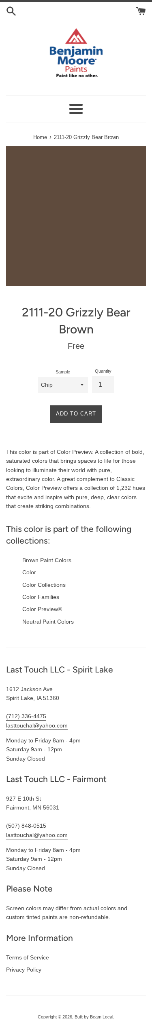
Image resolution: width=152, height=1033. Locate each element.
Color (29, 572)
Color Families (40, 597)
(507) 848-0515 (26, 825)
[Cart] (141, 10)
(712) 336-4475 (26, 716)
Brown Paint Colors (46, 560)
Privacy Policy (23, 969)
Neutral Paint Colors (48, 621)
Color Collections (44, 585)
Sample (63, 371)
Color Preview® (42, 609)
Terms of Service (27, 957)
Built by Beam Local (94, 1016)
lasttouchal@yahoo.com (37, 725)
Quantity (103, 371)
